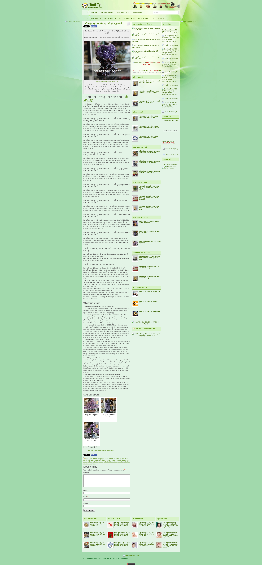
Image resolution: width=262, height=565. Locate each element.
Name (85, 490)
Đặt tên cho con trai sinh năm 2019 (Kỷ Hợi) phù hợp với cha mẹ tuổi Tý (170, 535)
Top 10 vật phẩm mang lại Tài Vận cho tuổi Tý (149, 267)
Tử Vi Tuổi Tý (96, 18)
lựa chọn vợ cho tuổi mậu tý (107, 458)
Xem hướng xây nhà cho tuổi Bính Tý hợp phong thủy (97, 544)
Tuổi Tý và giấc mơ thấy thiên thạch (149, 312)
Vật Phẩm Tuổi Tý (143, 18)
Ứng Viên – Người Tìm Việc (145, 329)
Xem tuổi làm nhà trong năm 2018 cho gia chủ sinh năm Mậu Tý (149, 187)
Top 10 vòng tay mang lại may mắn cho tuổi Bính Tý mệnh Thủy (149, 257)
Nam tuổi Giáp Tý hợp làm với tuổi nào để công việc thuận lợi (122, 544)
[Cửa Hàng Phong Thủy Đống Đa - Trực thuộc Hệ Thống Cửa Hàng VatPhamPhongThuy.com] (170, 108)
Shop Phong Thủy (123, 12)
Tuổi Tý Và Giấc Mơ (158, 18)
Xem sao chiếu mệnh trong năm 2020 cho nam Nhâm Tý (149, 126)
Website (85, 503)
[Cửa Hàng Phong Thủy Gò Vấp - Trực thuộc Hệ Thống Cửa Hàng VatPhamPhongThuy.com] (170, 94)
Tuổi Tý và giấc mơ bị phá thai (149, 291)
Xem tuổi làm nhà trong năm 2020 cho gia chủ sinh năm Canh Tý (149, 197)
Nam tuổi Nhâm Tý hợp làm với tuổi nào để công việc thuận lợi (122, 534)
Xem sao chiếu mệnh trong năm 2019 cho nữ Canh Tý (148, 116)
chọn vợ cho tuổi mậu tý (92, 458)
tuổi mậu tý (102, 460)
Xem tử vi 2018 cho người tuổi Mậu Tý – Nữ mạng (149, 81)
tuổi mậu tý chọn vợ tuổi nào (101, 462)
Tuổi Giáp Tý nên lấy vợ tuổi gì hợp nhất (150, 242)
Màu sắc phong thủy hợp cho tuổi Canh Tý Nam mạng (149, 151)
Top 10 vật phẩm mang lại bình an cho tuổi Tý (149, 277)
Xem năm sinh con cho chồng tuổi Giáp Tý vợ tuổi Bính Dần (147, 524)
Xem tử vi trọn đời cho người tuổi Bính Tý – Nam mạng (149, 91)
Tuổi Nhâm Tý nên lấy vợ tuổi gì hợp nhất (149, 231)
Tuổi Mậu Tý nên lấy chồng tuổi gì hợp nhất (100, 450)
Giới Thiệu (94, 12)
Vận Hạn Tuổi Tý (110, 18)
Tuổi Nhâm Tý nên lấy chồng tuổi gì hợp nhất (149, 221)
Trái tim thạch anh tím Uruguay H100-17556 (107, 81)
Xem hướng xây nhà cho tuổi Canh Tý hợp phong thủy (97, 524)
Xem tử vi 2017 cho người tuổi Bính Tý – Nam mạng (149, 101)
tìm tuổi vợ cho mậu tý (92, 460)
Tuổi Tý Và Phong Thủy (127, 18)
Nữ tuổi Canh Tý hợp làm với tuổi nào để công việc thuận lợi (121, 524)
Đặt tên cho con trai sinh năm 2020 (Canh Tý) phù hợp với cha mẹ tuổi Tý (170, 545)
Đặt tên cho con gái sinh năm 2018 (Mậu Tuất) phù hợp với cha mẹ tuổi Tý (170, 525)
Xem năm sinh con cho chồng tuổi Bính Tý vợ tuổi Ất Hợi (147, 534)
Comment (86, 472)
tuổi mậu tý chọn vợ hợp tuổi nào (115, 460)
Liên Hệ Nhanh (137, 12)
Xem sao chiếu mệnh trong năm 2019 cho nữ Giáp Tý (148, 136)
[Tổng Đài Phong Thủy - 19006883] (170, 154)
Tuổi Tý (85, 12)
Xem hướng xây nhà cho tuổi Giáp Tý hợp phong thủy (97, 534)
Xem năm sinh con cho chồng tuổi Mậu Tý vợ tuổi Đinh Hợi (147, 544)
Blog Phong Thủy (107, 12)
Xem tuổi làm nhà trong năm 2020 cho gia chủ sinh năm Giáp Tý (149, 207)
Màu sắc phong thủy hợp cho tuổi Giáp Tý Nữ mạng (149, 171)
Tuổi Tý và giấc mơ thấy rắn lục (148, 302)
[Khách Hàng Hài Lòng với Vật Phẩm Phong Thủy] (170, 149)
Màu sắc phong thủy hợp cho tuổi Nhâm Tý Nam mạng (149, 161)
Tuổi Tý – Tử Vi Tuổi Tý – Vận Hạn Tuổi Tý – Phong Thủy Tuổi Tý (108, 558)
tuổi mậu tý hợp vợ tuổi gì (116, 462)
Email (85, 497)
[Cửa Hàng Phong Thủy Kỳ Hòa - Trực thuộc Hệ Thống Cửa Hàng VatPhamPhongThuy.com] (170, 81)
